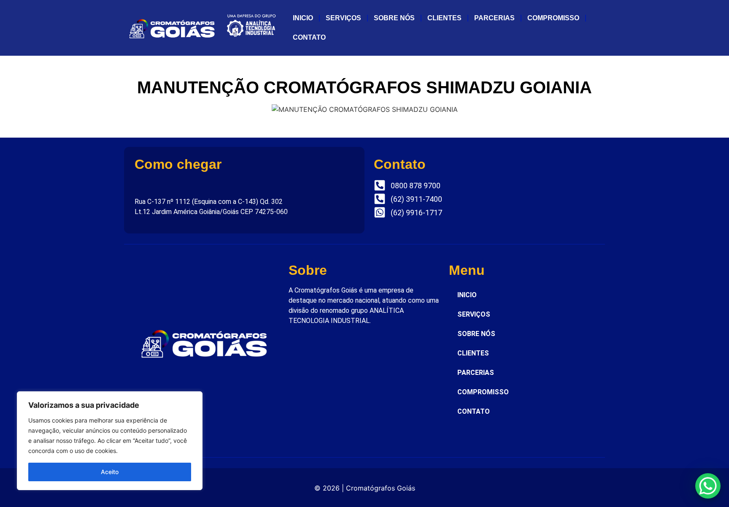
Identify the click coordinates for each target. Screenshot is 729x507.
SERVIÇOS (343, 18)
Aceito (110, 471)
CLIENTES (444, 18)
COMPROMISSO (553, 18)
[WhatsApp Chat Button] (708, 486)
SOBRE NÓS (394, 18)
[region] (109, 440)
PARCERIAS (494, 18)
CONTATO (309, 37)
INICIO (303, 18)
